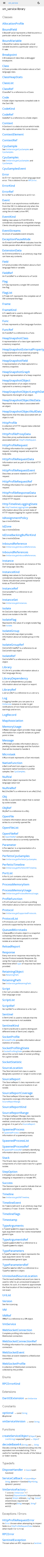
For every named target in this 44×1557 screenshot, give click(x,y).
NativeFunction (12, 763)
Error (5, 174)
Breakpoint (9, 55)
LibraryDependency (15, 678)
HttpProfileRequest (27, 440)
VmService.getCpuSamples (17, 149)
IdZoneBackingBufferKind (19, 535)
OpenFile (8, 816)
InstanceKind (10, 572)
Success (7, 1183)
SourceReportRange (11, 1101)
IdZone (6, 526)
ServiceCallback (12, 1478)
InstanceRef (10, 588)
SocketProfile (11, 1037)
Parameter (9, 845)
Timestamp (9, 1220)
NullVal (7, 777)
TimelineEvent (11, 1203)
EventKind (9, 217)
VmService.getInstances (16, 603)
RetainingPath (12, 975)
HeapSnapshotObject (16, 380)
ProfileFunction (12, 899)
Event (6, 200)
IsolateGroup (10, 631)
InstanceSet (10, 600)
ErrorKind (8, 186)
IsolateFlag (9, 619)
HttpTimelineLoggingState (19, 504)
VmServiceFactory (14, 1489)
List (6, 1439)
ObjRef (6, 808)
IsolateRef (8, 656)
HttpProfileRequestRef (17, 481)
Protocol (7, 910)
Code (5, 97)
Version (7, 1301)
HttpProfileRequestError (18, 1520)
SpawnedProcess (13, 1129)
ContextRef (9, 140)
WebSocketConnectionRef (19, 1341)
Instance (8, 561)
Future (28, 1470)
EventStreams (11, 230)
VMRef (6, 1315)
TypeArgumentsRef (15, 1239)
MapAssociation (12, 720)
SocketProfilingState (15, 1048)
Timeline (8, 1194)
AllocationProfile (13, 23)
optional (7, 1413)
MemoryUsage (11, 726)
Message (8, 740)
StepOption (9, 1172)
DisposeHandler (12, 1470)
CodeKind (8, 109)
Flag (5, 281)
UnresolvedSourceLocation (20, 1276)
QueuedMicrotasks (14, 930)
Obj (4, 796)
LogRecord (9, 715)
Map (33, 1478)
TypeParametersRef (15, 1265)
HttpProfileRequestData (18, 459)
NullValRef (9, 788)
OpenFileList (10, 827)
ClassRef (7, 89)
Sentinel (7, 1014)
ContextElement (13, 134)
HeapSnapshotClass (15, 338)
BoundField (9, 29)
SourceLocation (12, 1068)
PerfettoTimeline (13, 864)
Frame (6, 304)
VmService (6, 704)
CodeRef (7, 114)
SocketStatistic (12, 1062)
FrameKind (9, 310)
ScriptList (8, 1000)
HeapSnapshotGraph (16, 372)
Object (32, 1436)
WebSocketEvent (13, 1352)
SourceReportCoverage (17, 1093)
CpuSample (9, 146)
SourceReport (11, 1079)
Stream (15, 1498)
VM (4, 1310)
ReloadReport (11, 946)
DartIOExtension (13, 1398)
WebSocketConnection (17, 1330)
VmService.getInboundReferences (21, 547)
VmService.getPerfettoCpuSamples (21, 859)
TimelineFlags (11, 1214)
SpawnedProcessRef (15, 1146)
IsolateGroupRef (13, 645)
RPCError (32, 180)
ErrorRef (7, 191)
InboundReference (14, 543)
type (19, 963)
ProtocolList (10, 918)
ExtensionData (11, 250)
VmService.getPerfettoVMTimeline (21, 868)
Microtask (8, 754)
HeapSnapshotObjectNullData (22, 411)
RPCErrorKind (11, 1384)
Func (5, 321)
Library (7, 667)
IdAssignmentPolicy (15, 518)
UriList (6, 1295)
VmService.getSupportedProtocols (21, 913)
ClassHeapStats (12, 77)
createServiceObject (15, 1436)
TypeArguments (13, 1225)
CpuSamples (7, 152)
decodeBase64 (11, 1444)
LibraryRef (9, 689)
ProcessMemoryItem (15, 884)
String (24, 1413)
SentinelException (14, 1540)
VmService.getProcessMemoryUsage (22, 893)
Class (5, 66)
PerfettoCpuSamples (16, 856)
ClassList (8, 83)
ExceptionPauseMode (16, 239)
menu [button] (4, 3)
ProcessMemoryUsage (16, 890)
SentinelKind (10, 1025)
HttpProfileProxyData (16, 434)
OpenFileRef (10, 833)
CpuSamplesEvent (14, 168)
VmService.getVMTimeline (17, 1197)
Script (6, 989)
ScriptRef (8, 1006)
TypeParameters (13, 1251)
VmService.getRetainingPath (18, 983)
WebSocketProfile (13, 1363)
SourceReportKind (14, 1107)
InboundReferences (15, 552)
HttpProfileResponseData (19, 493)
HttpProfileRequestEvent (18, 470)
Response (8, 952)
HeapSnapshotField (15, 361)
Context (7, 123)
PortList (7, 873)
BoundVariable (12, 41)
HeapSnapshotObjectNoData (21, 400)
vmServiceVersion (13, 1421)
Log (4, 698)
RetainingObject (13, 971)
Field (5, 261)
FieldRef (7, 273)
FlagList (7, 293)
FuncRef (7, 330)
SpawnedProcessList (15, 1140)
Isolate (6, 608)
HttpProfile (9, 423)
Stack (6, 1158)
